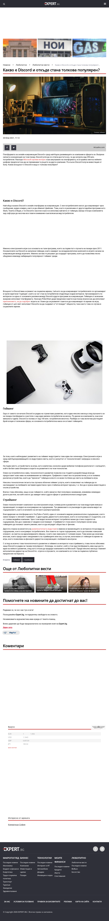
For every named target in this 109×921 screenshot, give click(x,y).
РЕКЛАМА (68, 901)
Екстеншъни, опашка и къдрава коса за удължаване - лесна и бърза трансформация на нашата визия (83, 589)
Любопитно (79, 857)
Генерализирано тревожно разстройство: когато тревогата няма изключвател (18, 588)
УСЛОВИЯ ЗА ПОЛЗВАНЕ (24, 901)
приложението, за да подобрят (16, 301)
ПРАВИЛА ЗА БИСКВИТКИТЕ (48, 901)
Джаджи (40, 872)
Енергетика (7, 872)
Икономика (7, 866)
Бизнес (24, 857)
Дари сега (7, 627)
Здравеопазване (10, 891)
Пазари (23, 875)
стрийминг (28, 560)
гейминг (16, 560)
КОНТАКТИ (97, 901)
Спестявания (59, 876)
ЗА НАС (7, 901)
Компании (24, 866)
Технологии (44, 857)
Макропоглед (11, 857)
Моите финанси (59, 859)
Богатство (76, 872)
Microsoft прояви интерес (34, 159)
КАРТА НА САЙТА (82, 901)
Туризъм (6, 885)
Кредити (58, 870)
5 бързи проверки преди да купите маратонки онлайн (50, 588)
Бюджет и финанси (11, 869)
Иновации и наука (44, 875)
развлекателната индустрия (44, 529)
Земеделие (7, 888)
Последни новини (10, 862)
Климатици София (16, 824)
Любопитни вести (79, 862)
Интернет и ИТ (43, 866)
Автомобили (42, 869)
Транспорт (7, 882)
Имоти (57, 873)
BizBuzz (75, 869)
